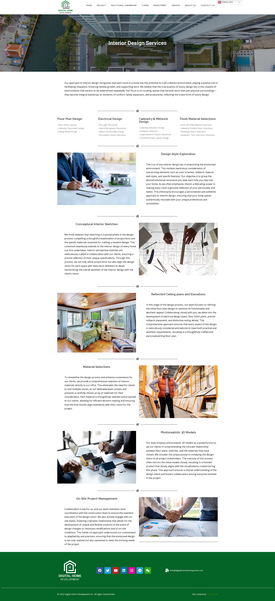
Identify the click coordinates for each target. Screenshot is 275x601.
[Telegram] (139, 570)
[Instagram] (131, 570)
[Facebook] (99, 570)
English (227, 2)
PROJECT (101, 5)
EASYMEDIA (212, 594)
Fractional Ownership (124, 5)
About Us (190, 5)
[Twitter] (107, 570)
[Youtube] (115, 570)
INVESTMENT (160, 5)
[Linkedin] (123, 570)
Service (176, 5)
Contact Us (208, 5)
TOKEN (145, 5)
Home (89, 5)
